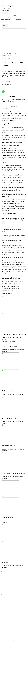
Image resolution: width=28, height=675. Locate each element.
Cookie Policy (4, 620)
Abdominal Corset (8, 391)
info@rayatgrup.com (10, 584)
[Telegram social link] (11, 105)
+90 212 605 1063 (9, 582)
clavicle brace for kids (9, 446)
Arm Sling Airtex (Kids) (9, 418)
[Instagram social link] (15, 2)
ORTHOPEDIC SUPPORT (8, 55)
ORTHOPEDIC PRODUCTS (13, 53)
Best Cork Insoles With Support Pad (14, 334)
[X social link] (13, 2)
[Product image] (10, 321)
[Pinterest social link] (6, 105)
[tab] (14, 106)
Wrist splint (5, 562)
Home (3, 53)
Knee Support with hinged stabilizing (14, 473)
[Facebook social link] (11, 2)
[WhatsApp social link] (17, 2)
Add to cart (12, 96)
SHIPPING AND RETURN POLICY (9, 637)
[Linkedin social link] (8, 105)
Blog (2, 625)
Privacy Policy (4, 618)
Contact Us (3, 623)
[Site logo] (4, 5)
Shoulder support (7, 518)
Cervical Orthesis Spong (10, 346)
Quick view (3, 331)
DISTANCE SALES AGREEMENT (9, 631)
